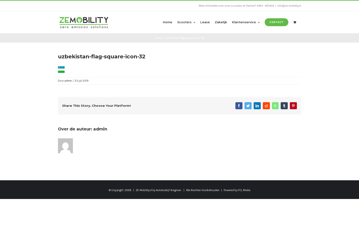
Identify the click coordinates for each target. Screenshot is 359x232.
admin (68, 80)
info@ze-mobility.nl (289, 5)
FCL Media (244, 190)
